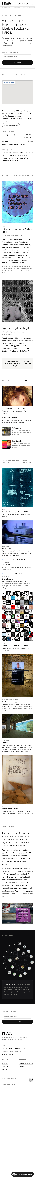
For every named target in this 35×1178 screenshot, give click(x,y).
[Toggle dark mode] (31, 3)
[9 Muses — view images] (17, 723)
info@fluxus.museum (26, 1060)
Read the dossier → (14, 555)
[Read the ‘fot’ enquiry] (17, 532)
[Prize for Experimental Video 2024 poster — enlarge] (17, 613)
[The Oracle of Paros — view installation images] (17, 672)
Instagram (5, 1060)
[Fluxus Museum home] (6, 3)
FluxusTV (22, 1063)
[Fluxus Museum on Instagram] (27, 3)
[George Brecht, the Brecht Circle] (31, 1077)
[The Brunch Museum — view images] (17, 776)
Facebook (5, 1063)
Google (4, 1066)
